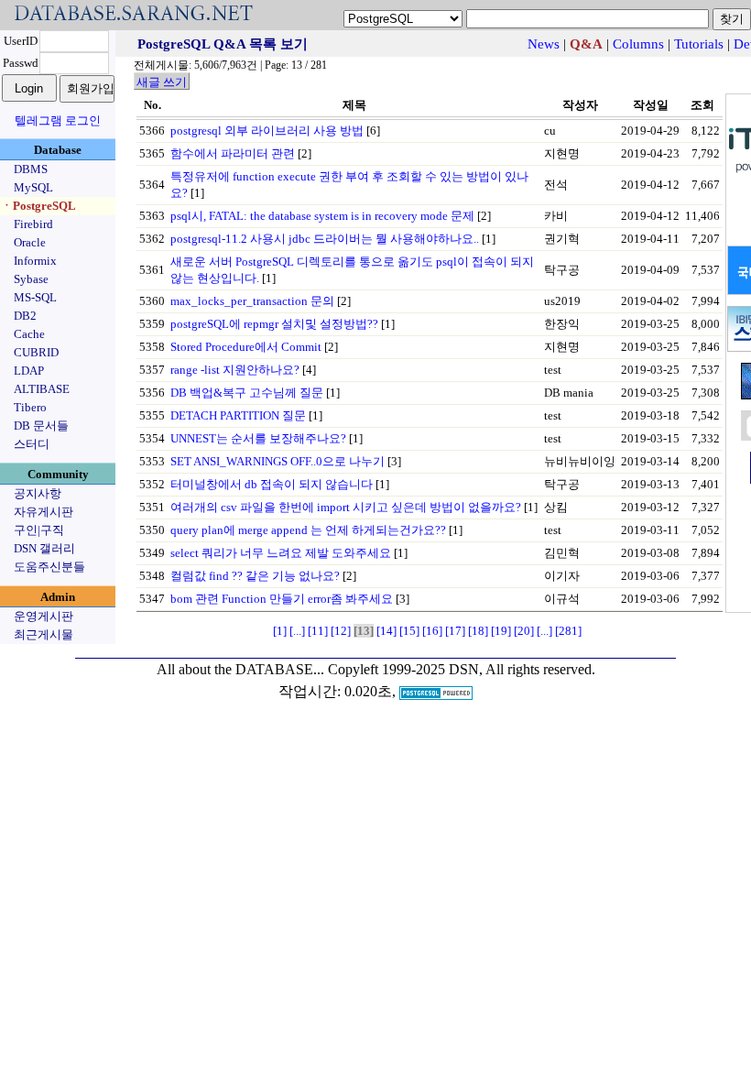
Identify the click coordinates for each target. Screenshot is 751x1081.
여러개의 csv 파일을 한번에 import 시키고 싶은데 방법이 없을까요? (345, 507)
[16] (432, 631)
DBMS (31, 169)
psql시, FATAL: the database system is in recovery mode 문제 (322, 216)
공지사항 (37, 493)
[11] (318, 631)
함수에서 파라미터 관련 (232, 153)
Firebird (33, 224)
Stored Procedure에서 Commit (245, 347)
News (544, 44)
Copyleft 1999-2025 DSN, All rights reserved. (461, 669)
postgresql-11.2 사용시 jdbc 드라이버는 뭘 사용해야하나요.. (324, 239)
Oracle (30, 242)
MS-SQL (35, 297)
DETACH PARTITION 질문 (238, 415)
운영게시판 (43, 616)
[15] (409, 631)
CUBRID (36, 352)
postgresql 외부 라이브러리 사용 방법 (267, 130)
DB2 (25, 315)
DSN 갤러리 (44, 548)
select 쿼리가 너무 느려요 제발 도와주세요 (280, 553)
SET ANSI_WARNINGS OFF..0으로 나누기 (277, 461)
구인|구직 (39, 530)
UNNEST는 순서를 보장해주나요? (258, 438)
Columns (638, 44)
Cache (29, 334)
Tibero (30, 407)
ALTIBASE (42, 389)
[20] (524, 631)
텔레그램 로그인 (58, 120)
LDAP (29, 370)
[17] (455, 631)
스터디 (31, 444)
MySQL (33, 187)
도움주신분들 (49, 566)
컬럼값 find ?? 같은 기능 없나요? (255, 576)
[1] (280, 631)
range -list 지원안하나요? (234, 370)
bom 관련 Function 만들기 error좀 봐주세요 (281, 599)
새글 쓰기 (161, 82)
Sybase (31, 279)
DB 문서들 (41, 425)
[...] (297, 631)
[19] (501, 631)
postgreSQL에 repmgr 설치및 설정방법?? (274, 324)
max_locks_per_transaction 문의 (252, 301)
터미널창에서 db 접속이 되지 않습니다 (271, 484)
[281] (568, 631)
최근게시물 (43, 634)
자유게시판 (43, 512)
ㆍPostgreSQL (38, 206)
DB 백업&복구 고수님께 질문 (246, 392)
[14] (386, 631)
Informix (35, 261)
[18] (478, 631)
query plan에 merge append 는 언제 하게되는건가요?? (308, 530)
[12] (341, 631)
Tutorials (699, 44)
